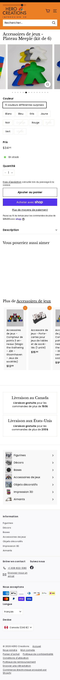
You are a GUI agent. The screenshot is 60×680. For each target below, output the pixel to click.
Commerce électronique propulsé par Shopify (25, 671)
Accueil (36, 646)
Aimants (7, 550)
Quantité (9, 166)
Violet (20, 131)
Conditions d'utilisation (15, 658)
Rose (48, 122)
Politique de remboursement (19, 662)
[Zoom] (47, 84)
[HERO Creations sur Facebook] (32, 567)
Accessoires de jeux (33, 301)
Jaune (44, 113)
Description (11, 230)
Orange (20, 122)
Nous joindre (10, 650)
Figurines (8, 523)
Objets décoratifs (13, 541)
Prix (5, 142)
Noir (7, 122)
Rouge (36, 122)
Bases (6, 532)
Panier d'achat (11, 654)
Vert (7, 131)
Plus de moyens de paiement (30, 210)
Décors (7, 527)
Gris (32, 113)
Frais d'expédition (12, 182)
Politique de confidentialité (38, 654)
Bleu (20, 113)
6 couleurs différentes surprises (24, 105)
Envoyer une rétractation (17, 665)
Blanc (8, 113)
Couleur (8, 98)
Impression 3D (11, 546)
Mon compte (27, 650)
